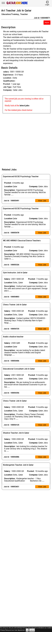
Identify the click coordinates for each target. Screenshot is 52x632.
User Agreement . (19, 630)
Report (47, 22)
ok (27, 630)
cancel (32, 630)
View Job (42, 201)
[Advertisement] (26, 139)
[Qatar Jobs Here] (17, 4)
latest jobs (24, 105)
